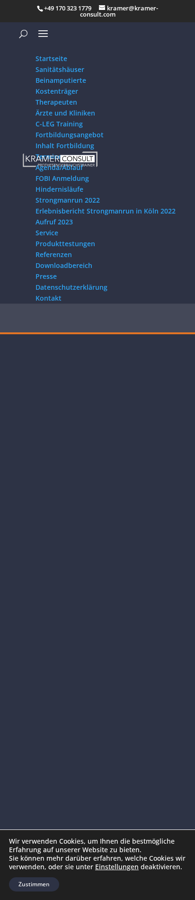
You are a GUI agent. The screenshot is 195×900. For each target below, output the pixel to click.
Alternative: (22, 539)
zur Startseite (97, 327)
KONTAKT (25, 789)
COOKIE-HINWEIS (37, 778)
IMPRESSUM (29, 756)
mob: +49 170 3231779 (45, 691)
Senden (164, 543)
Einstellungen (117, 867)
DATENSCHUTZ (33, 767)
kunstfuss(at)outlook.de (47, 702)
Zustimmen (34, 884)
